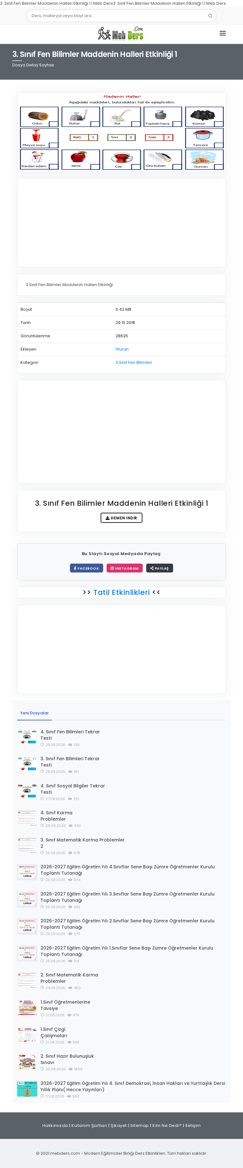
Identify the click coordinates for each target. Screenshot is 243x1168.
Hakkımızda (55, 1125)
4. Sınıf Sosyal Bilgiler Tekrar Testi (72, 789)
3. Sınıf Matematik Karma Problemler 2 (82, 843)
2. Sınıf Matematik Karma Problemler (69, 978)
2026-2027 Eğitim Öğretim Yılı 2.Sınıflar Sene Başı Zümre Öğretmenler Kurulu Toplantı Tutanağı (127, 924)
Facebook (88, 568)
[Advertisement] (121, 223)
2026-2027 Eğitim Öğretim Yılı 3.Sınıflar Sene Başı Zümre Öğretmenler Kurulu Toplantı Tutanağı (127, 897)
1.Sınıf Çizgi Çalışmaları (53, 1032)
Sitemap (139, 1125)
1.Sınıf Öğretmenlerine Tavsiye (65, 1005)
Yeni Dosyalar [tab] (34, 713)
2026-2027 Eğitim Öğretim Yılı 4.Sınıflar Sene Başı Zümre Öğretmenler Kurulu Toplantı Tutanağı (127, 870)
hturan (122, 349)
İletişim (193, 1125)
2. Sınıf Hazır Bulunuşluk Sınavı (67, 1059)
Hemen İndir (123, 518)
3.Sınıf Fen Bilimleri (133, 362)
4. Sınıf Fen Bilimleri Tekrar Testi (70, 735)
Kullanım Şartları (89, 1125)
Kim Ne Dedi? (167, 1125)
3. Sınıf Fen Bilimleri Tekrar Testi (70, 761)
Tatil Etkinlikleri (121, 592)
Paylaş (161, 568)
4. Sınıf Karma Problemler (56, 816)
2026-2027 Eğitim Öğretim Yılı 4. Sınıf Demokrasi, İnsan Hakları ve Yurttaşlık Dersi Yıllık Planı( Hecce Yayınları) (132, 1086)
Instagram (126, 568)
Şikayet (119, 1125)
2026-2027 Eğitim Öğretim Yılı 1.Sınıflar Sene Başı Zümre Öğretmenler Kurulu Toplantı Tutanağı (126, 951)
